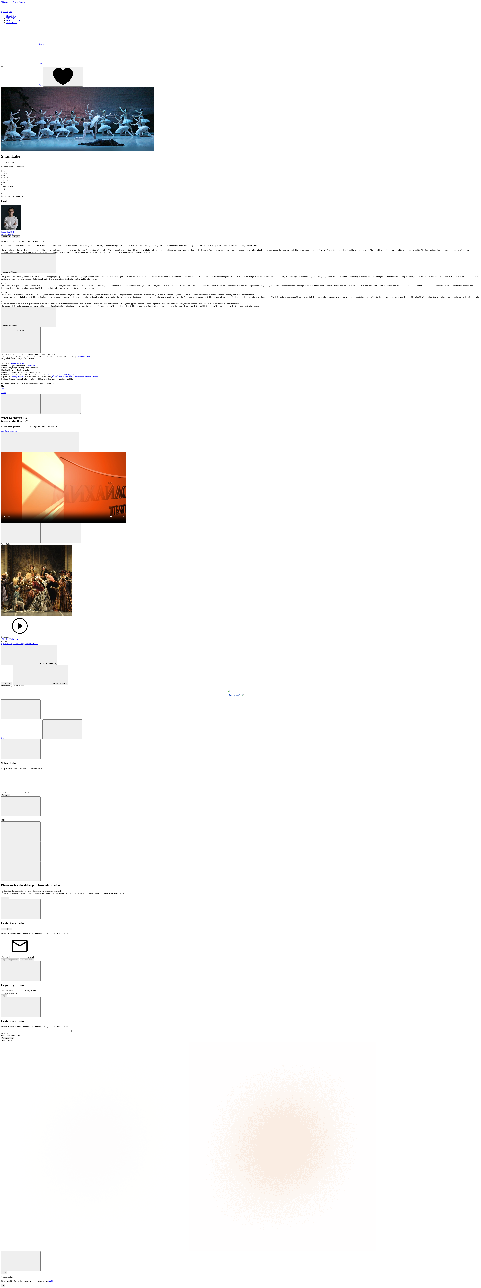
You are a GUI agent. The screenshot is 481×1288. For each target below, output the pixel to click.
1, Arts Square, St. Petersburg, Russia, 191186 (19, 644)
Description (6, 237)
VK (9, 929)
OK (3, 820)
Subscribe (5, 795)
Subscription (6, 683)
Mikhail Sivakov (91, 377)
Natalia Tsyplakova (68, 374)
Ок (3, 1286)
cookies (51, 1281)
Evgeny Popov (54, 374)
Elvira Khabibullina (60, 377)
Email (27, 792)
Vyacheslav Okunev (35, 365)
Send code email (27, 960)
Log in (4, 996)
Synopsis (16, 237)
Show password (10, 993)
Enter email (29, 957)
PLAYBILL (11, 16)
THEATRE (10, 18)
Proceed (5, 898)
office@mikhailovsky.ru (10, 639)
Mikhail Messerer (83, 356)
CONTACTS (11, 23)
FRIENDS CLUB (13, 20)
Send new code (7, 1038)
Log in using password (10, 960)
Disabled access (19, 2)
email (4, 929)
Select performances (9, 431)
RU (2, 738)
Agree (4, 1272)
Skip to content (7, 2)
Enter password (31, 990)
